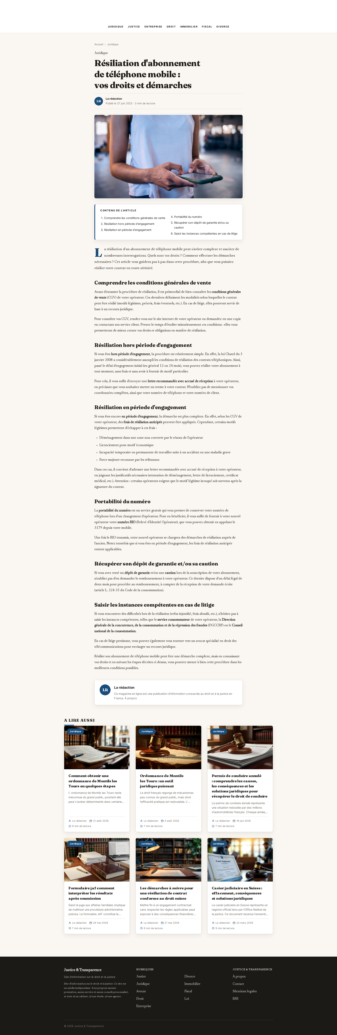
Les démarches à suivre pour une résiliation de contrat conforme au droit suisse (166, 893)
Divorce (223, 26)
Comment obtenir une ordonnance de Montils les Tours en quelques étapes (92, 780)
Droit (171, 26)
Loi (186, 999)
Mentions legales (245, 991)
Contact (238, 984)
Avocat (141, 991)
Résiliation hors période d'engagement (129, 224)
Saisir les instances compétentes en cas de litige (205, 233)
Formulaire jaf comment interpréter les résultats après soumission (91, 893)
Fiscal (207, 26)
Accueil (98, 44)
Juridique (116, 26)
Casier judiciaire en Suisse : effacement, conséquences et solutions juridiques (237, 893)
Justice (134, 26)
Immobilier (189, 26)
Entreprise (153, 26)
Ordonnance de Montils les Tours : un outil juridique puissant (161, 780)
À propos (131, 698)
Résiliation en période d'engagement (127, 230)
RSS (235, 999)
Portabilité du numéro (188, 217)
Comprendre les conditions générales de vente (134, 218)
